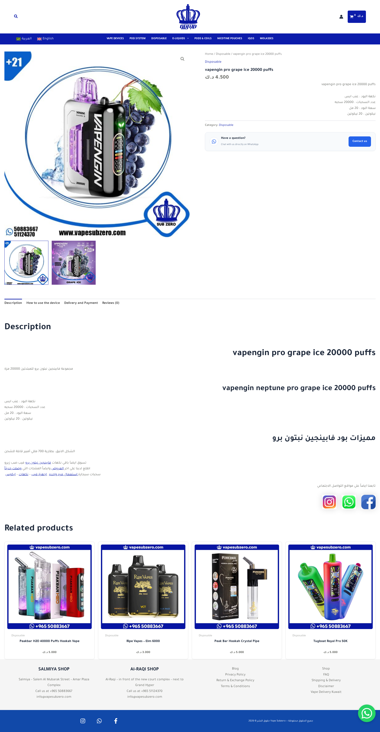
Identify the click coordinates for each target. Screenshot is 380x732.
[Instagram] (83, 721)
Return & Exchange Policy (235, 680)
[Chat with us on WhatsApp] (367, 713)
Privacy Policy (235, 675)
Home (209, 54)
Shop (326, 669)
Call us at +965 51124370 (145, 691)
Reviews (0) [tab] (110, 303)
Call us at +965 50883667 (53, 691)
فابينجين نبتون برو (38, 463)
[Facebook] (116, 721)
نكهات (23, 475)
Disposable (223, 54)
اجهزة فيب (39, 475)
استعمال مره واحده (63, 475)
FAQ (326, 675)
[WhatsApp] (99, 721)
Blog (235, 669)
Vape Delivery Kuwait (326, 692)
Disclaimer (326, 686)
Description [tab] (13, 303)
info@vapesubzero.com (54, 697)
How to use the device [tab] (43, 303)
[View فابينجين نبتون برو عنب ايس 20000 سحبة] (74, 263)
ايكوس (10, 475)
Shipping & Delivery (326, 680)
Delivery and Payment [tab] (81, 303)
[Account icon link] (341, 17)
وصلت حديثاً (13, 469)
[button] (16, 18)
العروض (57, 469)
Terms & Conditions (235, 686)
